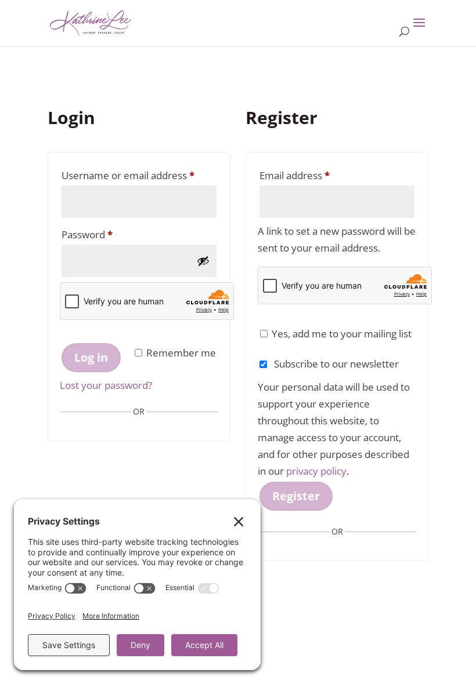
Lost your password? (106, 385)
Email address (315, 175)
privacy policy (316, 471)
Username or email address (139, 175)
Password (108, 234)
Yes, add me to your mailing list (340, 333)
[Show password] (203, 260)
